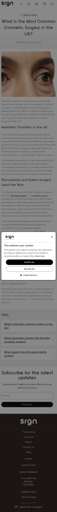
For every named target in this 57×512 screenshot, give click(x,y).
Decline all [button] (29, 269)
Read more (40, 256)
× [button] (52, 237)
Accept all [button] (29, 262)
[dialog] (28, 256)
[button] (28, 275)
